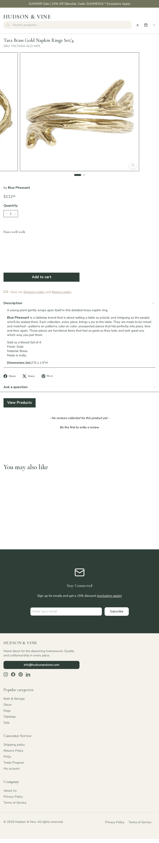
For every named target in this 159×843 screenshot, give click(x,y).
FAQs (7, 757)
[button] (79, 427)
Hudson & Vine (27, 16)
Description (13, 303)
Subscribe (116, 611)
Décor (8, 705)
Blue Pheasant (19, 188)
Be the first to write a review (79, 427)
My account (11, 768)
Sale (7, 723)
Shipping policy (14, 745)
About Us (10, 791)
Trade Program (14, 763)
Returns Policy (13, 751)
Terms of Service (15, 803)
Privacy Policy (13, 797)
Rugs (7, 711)
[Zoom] (133, 165)
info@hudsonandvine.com (41, 665)
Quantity (11, 205)
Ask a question (16, 387)
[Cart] (146, 25)
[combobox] (67, 25)
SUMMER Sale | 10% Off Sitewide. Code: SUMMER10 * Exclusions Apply (79, 4)
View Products (19, 402)
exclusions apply (109, 596)
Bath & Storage (14, 699)
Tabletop (10, 717)
